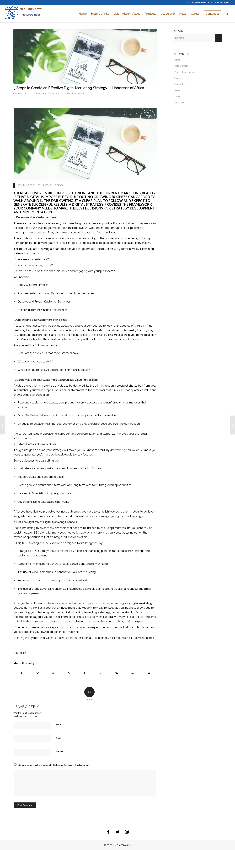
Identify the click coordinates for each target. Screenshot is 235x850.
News (177, 90)
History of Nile (181, 66)
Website (59, 751)
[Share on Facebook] (21, 673)
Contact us (179, 102)
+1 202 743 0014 (223, 2)
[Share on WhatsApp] (53, 673)
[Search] (227, 14)
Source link (20, 652)
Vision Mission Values (185, 72)
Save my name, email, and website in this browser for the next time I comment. (54, 765)
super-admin (77, 93)
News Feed (57, 93)
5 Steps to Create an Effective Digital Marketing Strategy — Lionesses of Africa (78, 88)
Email (59, 738)
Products (178, 78)
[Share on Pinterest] (69, 673)
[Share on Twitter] (37, 673)
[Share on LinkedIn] (85, 673)
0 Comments (39, 93)
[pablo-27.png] (85, 56)
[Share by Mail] (149, 673)
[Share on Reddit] (133, 673)
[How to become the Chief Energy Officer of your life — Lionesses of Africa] (232, 425)
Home (177, 60)
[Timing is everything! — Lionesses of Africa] (2, 425)
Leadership (179, 84)
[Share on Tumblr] (101, 673)
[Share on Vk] (117, 673)
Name (59, 724)
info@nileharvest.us (200, 2)
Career (177, 96)
